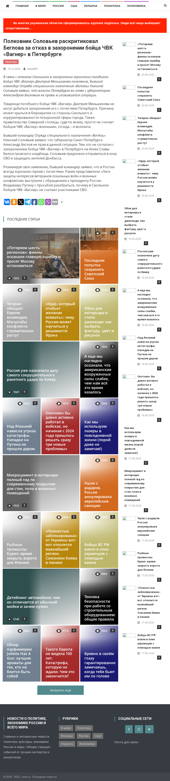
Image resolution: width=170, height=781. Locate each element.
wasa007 (32, 69)
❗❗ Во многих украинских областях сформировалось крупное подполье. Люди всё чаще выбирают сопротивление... (82, 25)
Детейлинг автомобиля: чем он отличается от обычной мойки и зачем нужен (33, 602)
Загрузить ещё (60, 690)
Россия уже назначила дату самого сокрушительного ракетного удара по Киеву (32, 375)
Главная (22, 6)
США (74, 6)
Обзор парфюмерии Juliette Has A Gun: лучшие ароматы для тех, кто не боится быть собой (19, 660)
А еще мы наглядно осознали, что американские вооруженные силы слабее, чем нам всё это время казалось (97, 374)
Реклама (67, 736)
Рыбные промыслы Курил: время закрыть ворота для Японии (21, 553)
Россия (58, 6)
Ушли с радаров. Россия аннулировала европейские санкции (98, 494)
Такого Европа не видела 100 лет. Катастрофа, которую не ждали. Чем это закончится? (60, 663)
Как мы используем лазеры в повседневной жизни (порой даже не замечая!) (98, 435)
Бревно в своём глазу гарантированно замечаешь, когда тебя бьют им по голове (99, 665)
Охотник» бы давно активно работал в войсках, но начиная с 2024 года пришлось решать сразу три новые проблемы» (60, 430)
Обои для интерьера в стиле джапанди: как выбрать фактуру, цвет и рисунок (99, 322)
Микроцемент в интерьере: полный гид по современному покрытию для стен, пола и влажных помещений (33, 484)
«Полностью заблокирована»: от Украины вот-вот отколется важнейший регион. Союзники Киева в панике (62, 547)
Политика (112, 6)
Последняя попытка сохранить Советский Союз (94, 269)
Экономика (136, 6)
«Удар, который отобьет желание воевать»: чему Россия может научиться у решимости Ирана (60, 319)
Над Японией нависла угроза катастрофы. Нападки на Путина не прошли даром (21, 437)
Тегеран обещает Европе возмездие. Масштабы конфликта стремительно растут (20, 319)
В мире (40, 6)
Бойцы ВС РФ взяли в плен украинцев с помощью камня (96, 553)
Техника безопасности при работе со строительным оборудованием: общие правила (99, 608)
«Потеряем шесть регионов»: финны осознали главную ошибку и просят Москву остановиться (34, 256)
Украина (90, 6)
